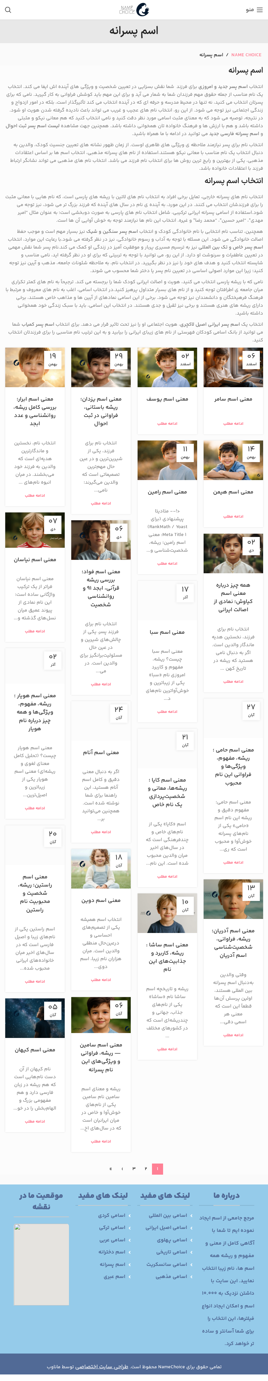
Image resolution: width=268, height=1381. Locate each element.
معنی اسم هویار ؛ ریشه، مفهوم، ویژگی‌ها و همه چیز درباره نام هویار (35, 712)
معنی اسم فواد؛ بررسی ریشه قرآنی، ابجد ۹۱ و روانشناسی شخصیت (101, 588)
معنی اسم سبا (167, 632)
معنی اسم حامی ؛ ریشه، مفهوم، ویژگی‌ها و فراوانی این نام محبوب (233, 766)
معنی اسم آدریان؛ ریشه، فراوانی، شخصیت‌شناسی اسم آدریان (233, 943)
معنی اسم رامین (167, 492)
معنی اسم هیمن (233, 492)
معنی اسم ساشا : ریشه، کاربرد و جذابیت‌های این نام (167, 957)
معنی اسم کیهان (35, 1050)
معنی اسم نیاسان (35, 560)
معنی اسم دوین (101, 900)
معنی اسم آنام (101, 753)
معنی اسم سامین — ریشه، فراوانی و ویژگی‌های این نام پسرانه (101, 1057)
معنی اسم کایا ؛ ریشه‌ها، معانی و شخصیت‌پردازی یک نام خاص (167, 792)
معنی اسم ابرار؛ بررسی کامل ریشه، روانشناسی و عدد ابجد (35, 411)
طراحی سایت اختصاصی (101, 1367)
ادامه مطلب (233, 424)
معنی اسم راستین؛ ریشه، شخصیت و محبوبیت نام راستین (35, 893)
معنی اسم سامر (233, 399)
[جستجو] (8, 9)
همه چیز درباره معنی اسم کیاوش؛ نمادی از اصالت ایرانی (233, 597)
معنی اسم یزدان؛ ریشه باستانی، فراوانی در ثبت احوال (101, 411)
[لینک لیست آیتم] (165, 1215)
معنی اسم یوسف (167, 399)
